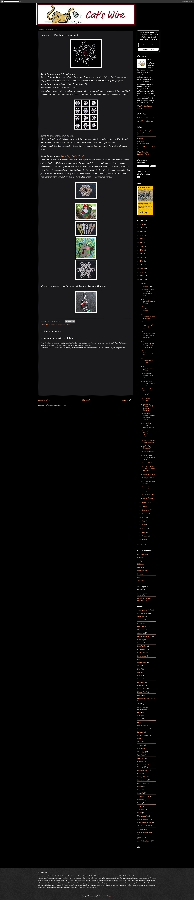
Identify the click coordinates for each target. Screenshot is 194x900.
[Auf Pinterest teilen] (74, 321)
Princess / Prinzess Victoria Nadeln (146, 147)
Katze (139, 715)
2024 (142, 231)
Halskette (140, 685)
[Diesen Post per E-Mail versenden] (66, 321)
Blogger (109, 896)
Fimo (139, 669)
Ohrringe (140, 557)
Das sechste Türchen (148, 474)
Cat (151, 60)
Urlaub (139, 812)
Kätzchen (140, 732)
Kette (139, 722)
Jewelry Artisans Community (142, 594)
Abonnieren (148, 49)
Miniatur (140, 745)
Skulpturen (140, 580)
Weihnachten (141, 816)
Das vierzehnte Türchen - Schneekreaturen (147, 425)
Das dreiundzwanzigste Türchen (148, 352)
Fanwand (140, 138)
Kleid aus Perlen (142, 725)
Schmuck (140, 793)
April (144, 528)
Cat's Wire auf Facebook (145, 117)
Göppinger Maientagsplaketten (143, 142)
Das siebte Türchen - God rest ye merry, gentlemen (148, 468)
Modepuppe (141, 751)
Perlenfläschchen (142, 570)
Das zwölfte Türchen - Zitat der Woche (148, 441)
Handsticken (141, 688)
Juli (143, 517)
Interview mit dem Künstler (146, 698)
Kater (139, 712)
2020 (142, 246)
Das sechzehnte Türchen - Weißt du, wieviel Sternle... (147, 407)
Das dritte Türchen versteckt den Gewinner (147, 489)
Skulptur (140, 799)
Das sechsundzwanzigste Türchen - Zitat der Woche (148, 325)
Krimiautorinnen (142, 729)
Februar (145, 536)
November (145, 502)
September (145, 510)
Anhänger (140, 561)
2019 (142, 250)
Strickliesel (141, 806)
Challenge (140, 633)
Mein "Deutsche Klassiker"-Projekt (143, 153)
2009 (142, 544)
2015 (142, 264)
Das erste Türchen (147, 498)
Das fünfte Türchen (147, 477)
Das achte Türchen (147, 463)
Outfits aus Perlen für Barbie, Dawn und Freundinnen (144, 133)
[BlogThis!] (68, 321)
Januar (144, 539)
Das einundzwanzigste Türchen (147, 368)
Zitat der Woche (142, 826)
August (144, 513)
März (144, 532)
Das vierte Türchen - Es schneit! (148, 482)
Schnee (68, 324)
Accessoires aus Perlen (144, 610)
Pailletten (140, 773)
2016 (142, 261)
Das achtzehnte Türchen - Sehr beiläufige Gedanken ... (146, 391)
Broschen (140, 574)
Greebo (139, 675)
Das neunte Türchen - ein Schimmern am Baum (148, 457)
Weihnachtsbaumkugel (144, 822)
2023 (142, 235)
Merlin (139, 742)
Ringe (139, 577)
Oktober (145, 506)
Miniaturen (141, 748)
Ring (138, 789)
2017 (142, 257)
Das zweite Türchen (147, 494)
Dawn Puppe (141, 639)
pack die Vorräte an (143, 841)
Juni (143, 521)
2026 (142, 224)
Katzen (139, 719)
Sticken (139, 803)
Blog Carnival (142, 626)
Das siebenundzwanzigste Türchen (148, 316)
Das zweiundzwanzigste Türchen (148, 360)
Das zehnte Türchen (147, 451)
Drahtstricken (141, 649)
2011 (142, 279)
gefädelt (139, 837)
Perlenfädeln (141, 776)
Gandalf (140, 672)
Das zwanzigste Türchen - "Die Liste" (147, 375)
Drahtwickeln (141, 656)
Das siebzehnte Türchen (146, 399)
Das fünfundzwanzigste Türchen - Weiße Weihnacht (148, 334)
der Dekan (140, 829)
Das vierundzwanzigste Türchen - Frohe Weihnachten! (148, 344)
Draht (139, 643)
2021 (142, 242)
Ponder (139, 786)
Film (138, 665)
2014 (142, 268)
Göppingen (140, 682)
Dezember (145, 286)
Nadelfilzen (141, 755)
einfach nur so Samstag (144, 832)
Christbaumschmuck (144, 636)
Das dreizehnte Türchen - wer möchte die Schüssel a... (146, 434)
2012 (142, 276)
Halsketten (140, 564)
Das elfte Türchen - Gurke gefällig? (147, 447)
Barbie (139, 623)
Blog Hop (140, 629)
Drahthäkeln (141, 646)
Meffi (139, 738)
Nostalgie (140, 758)
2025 (142, 228)
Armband (140, 620)
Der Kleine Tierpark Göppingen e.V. (144, 599)
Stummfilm (140, 809)
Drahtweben (141, 652)
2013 (142, 272)
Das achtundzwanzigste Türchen (148, 308)
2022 (142, 239)
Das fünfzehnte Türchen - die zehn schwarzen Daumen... (148, 416)
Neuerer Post (44, 399)
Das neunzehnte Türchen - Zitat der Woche (148, 383)
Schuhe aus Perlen (143, 796)
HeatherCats (141, 692)
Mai (143, 525)
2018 (142, 253)
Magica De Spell (142, 735)
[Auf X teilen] (70, 321)
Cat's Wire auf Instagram (145, 121)
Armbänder (141, 567)
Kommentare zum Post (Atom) (56, 405)
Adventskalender (51, 324)
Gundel (139, 679)
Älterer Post (127, 399)
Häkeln (139, 695)
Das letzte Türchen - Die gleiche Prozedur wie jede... (148, 292)
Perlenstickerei (142, 780)
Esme (139, 659)
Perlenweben (141, 783)
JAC (138, 704)
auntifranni (61, 324)
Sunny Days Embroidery (72, 156)
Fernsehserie (141, 662)
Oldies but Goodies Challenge (143, 766)
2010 (142, 283)
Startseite (86, 399)
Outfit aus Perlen (142, 770)
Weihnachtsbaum (142, 819)
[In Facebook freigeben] (72, 321)
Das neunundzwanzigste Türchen (148, 301)
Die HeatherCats (142, 554)
